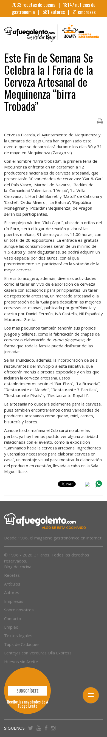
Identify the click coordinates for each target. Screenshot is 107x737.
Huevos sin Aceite (21, 661)
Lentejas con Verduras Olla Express (38, 653)
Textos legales (18, 635)
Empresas (13, 601)
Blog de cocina (17, 566)
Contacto (12, 618)
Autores (11, 592)
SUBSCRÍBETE (27, 691)
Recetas (12, 575)
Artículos (12, 584)
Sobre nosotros (19, 609)
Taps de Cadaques (22, 644)
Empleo (11, 627)
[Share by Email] (87, 485)
